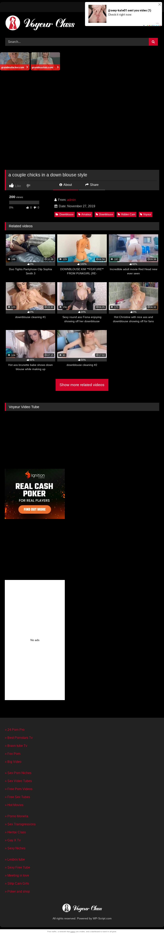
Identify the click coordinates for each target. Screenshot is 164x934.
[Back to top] (151, 922)
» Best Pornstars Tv (19, 737)
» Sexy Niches (15, 848)
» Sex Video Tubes (18, 781)
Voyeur (147, 214)
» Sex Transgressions (20, 824)
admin (71, 199)
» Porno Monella (16, 816)
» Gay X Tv (13, 840)
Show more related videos (82, 385)
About (67, 184)
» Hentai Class (15, 832)
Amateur (86, 214)
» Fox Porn (12, 753)
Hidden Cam (128, 214)
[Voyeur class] (82, 23)
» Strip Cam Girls (17, 883)
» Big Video (13, 761)
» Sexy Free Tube (17, 867)
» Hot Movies (14, 805)
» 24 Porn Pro (14, 729)
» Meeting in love (17, 875)
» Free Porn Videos (18, 789)
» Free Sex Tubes (17, 797)
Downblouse (66, 214)
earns (72, 932)
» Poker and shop (17, 891)
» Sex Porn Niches (18, 773)
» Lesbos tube (15, 859)
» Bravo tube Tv (16, 745)
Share (94, 184)
